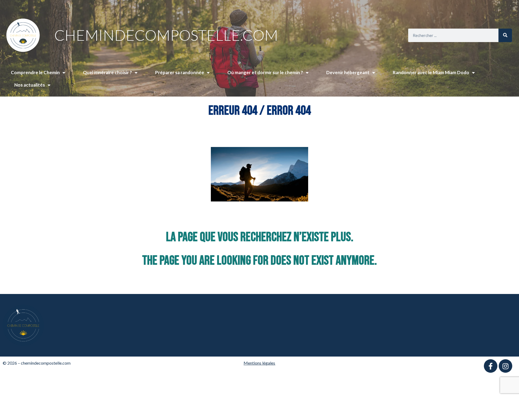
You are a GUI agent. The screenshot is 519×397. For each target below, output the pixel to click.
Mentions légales (259, 362)
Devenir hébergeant (348, 72)
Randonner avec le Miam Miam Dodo (431, 72)
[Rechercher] (505, 35)
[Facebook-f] (490, 366)
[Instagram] (505, 366)
